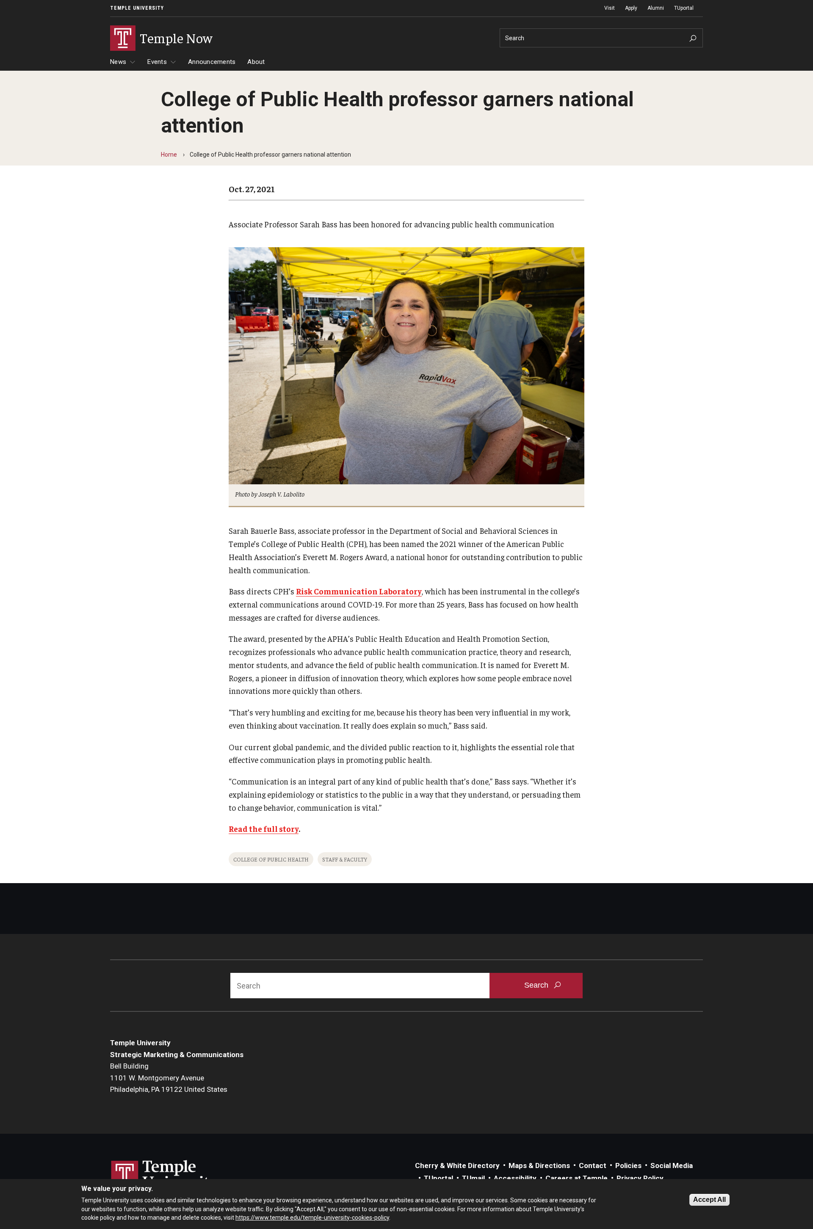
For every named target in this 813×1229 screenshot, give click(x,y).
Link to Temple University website (165, 1176)
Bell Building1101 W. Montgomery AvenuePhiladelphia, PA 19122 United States (168, 1078)
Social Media (671, 1165)
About (256, 62)
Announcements (211, 62)
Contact (592, 1165)
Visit (609, 8)
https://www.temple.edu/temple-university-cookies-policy (312, 1217)
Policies (628, 1165)
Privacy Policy (640, 1178)
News (118, 62)
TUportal (684, 8)
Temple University (137, 8)
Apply (631, 8)
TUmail (473, 1178)
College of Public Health (271, 859)
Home (169, 154)
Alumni (655, 8)
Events (157, 62)
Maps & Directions (539, 1165)
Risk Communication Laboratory (359, 591)
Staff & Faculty (344, 859)
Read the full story (264, 828)
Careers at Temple (576, 1178)
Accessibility (515, 1178)
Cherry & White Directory (457, 1165)
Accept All (709, 1199)
